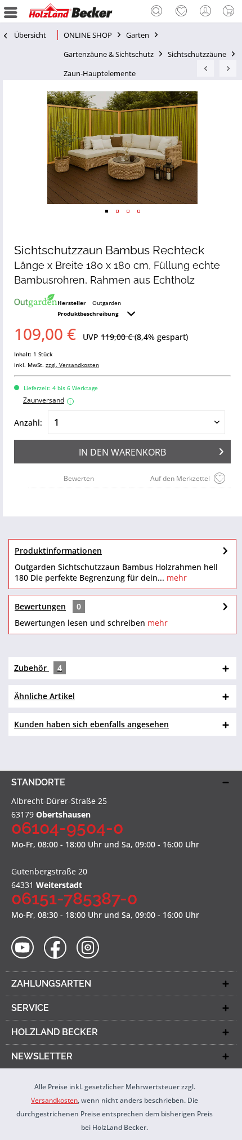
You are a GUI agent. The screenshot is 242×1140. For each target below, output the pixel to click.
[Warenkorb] (230, 11)
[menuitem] (156, 11)
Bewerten (79, 478)
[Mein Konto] (206, 11)
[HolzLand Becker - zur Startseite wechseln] (70, 11)
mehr (175, 577)
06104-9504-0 (67, 828)
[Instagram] (91, 948)
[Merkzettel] (181, 11)
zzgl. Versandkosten (72, 365)
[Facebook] (59, 948)
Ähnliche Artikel (44, 696)
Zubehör (38, 667)
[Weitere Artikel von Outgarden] (35, 300)
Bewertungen (40, 606)
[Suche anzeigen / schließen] (156, 12)
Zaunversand (47, 400)
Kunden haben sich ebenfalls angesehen (91, 724)
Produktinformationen (58, 550)
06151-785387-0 (74, 898)
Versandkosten (54, 1100)
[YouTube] (26, 948)
